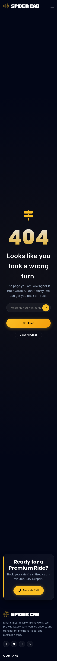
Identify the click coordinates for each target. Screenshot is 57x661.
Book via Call (31, 590)
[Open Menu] (52, 6)
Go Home (28, 323)
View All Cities (28, 334)
